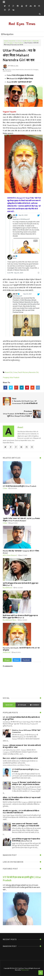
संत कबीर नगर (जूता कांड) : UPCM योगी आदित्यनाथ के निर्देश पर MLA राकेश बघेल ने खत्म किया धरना (21, 812)
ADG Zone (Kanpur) (10, 555)
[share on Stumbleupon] (32, 388)
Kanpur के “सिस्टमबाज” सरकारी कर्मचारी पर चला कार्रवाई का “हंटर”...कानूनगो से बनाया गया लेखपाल (26, 783)
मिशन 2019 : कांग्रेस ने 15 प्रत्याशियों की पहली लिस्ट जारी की (20, 758)
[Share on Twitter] (11, 388)
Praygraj (10, 43)
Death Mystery (27, 41)
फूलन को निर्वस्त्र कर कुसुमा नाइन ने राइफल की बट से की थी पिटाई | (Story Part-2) (26, 840)
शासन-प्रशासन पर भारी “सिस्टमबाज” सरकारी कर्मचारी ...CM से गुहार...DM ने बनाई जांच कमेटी (25, 825)
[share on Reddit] (38, 388)
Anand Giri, (8, 69)
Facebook (26, 660)
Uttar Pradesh (18, 43)
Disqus (16, 660)
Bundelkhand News (9, 620)
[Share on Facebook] (5, 388)
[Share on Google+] (16, 388)
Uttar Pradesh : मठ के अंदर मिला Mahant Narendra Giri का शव (19, 55)
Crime (19, 41)
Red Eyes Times (22, 23)
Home (6, 41)
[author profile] (5, 68)
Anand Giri (12, 41)
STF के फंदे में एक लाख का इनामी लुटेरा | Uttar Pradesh (19, 486)
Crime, (13, 69)
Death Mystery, (20, 69)
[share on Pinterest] (27, 388)
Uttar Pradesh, (7, 71)
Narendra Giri (33, 372)
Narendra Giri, (29, 69)
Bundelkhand (7, 587)
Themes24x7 (25, 970)
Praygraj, (35, 69)
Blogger (7, 660)
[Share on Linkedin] (22, 388)
